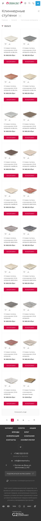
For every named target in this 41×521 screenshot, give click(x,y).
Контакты (11, 440)
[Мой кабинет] (25, 3)
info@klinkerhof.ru (22, 461)
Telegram (38, 3)
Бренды (15, 432)
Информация (12, 436)
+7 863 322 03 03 (21, 453)
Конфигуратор (28, 440)
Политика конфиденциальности (22, 480)
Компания (29, 436)
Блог (26, 432)
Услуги (21, 428)
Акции (33, 428)
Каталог (9, 428)
